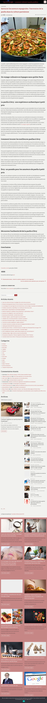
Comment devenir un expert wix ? (16, 380)
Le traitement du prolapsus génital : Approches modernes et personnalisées (38, 503)
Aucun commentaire (8, 423)
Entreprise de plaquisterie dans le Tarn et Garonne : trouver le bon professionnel (18, 304)
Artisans (4, 343)
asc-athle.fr (4, 380)
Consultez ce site (5, 268)
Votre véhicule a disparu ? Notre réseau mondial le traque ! (19, 374)
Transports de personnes (7, 367)
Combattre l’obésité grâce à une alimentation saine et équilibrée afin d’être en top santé (33, 596)
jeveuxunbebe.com (6, 387)
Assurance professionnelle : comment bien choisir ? (12, 315)
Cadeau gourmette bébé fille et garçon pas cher (12, 325)
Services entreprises (6, 365)
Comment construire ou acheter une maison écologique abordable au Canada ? (18, 324)
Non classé (4, 356)
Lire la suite (4, 431)
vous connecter (10, 288)
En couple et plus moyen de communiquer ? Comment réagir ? (15, 329)
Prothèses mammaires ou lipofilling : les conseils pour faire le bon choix (17, 307)
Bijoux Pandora (5, 389)
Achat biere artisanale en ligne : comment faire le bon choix (14, 320)
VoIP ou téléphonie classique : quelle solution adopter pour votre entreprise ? (18, 331)
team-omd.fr (5, 378)
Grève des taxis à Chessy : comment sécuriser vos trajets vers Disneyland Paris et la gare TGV (21, 327)
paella (3, 271)
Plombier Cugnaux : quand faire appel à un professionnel (14, 316)
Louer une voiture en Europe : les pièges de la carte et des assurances (16, 302)
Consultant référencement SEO (17, 514)
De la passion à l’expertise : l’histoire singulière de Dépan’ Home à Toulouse (17, 334)
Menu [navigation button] (45, 2)
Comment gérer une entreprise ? (19, 383)
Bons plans (4, 347)
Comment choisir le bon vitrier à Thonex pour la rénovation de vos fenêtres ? (18, 336)
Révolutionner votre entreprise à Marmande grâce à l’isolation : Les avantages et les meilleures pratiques (38, 420)
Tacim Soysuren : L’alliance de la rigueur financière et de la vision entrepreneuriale (37, 445)
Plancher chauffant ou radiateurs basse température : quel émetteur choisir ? (18, 311)
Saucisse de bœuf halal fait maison (33, 624)
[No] (45, 699)
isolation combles (6, 390)
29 (3, 508)
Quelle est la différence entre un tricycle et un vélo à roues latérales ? (29, 385)
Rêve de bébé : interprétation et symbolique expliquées (13, 309)
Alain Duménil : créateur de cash (9, 685)
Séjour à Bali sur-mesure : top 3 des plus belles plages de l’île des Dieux (25, 389)
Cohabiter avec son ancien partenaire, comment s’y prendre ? (14, 318)
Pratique (4, 6)
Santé (3, 360)
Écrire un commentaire (41, 14)
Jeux (3, 352)
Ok (23, 701)
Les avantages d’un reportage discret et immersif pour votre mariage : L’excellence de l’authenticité (22, 306)
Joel (4, 15)
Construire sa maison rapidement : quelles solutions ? (13, 322)
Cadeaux (4, 349)
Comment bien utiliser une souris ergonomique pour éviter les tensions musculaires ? (38, 436)
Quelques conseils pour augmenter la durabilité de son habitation (22, 381)
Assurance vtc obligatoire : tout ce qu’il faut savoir (12, 313)
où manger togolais (25, 124)
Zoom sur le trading (35, 494)
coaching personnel (6, 383)
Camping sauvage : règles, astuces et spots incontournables (14, 333)
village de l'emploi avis (7, 376)
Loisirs (3, 354)
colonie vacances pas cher (7, 385)
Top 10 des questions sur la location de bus (23, 376)
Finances (4, 351)
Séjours (3, 361)
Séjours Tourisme (5, 363)
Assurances (4, 345)
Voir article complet (5, 544)
